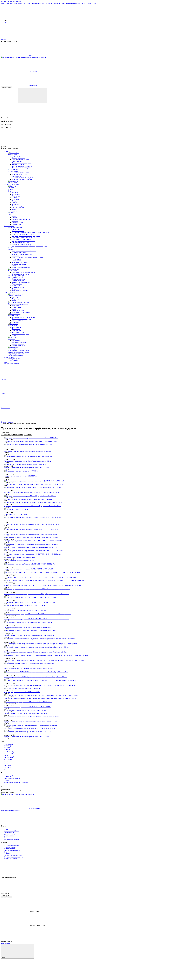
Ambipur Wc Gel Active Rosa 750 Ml (15, 514)
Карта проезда (5, 943)
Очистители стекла (18, 231)
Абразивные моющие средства (21, 244)
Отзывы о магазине (90, 3)
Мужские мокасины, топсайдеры (22, 178)
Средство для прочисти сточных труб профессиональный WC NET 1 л (26, 467)
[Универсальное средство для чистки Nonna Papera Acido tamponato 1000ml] (90, 456)
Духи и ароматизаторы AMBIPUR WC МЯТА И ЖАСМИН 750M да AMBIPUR (29, 602)
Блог (40, 3)
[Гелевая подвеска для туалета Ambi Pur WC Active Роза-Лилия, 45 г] (90, 605)
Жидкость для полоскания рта (21, 299)
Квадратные (15, 204)
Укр (5, 22)
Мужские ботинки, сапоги (20, 174)
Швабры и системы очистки (21, 282)
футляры (14, 211)
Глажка (14, 266)
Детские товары (9, 357)
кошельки (15, 221)
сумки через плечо (17, 222)
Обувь (6, 151)
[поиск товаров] (32, 95)
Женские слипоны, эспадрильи (21, 168)
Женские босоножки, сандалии (21, 163)
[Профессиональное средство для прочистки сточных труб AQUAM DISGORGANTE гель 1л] (90, 481)
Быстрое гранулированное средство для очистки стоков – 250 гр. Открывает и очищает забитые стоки (36, 594)
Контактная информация (31, 3)
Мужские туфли (17, 176)
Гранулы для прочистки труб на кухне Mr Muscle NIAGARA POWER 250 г (28, 451)
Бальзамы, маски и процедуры (21, 319)
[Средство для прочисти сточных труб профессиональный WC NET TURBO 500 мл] (90, 438)
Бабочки (14, 202)
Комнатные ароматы (18, 279)
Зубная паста (16, 297)
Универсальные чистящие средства (23, 234)
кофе (5, 362)
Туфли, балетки (17, 161)
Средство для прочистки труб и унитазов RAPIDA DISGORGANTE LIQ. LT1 (29, 569)
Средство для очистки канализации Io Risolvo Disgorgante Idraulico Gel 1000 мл (29, 499)
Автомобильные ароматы (20, 290)
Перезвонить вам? (6, 87)
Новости (44, 3)
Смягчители (15, 256)
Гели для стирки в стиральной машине (24, 251)
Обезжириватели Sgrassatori (20, 242)
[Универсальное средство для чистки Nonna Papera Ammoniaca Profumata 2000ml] (90, 630)
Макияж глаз (16, 340)
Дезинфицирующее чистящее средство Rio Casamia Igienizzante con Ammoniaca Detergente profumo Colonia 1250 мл (40, 698)
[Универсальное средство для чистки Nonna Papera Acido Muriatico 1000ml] (90, 622)
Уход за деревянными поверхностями (23, 241)
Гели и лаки (15, 322)
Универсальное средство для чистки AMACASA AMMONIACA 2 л (25, 713)
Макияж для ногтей (18, 344)
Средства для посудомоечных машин (23, 272)
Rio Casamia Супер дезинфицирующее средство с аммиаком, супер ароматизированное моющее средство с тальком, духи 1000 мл (45, 660)
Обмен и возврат (17, 3)
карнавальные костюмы (11, 363)
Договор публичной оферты (56, 3)
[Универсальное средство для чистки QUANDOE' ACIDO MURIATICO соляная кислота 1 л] (90, 537)
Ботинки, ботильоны (18, 158)
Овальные (15, 201)
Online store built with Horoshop (10, 810)
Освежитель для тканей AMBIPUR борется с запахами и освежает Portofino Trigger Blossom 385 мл (35, 677)
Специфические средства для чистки (23, 237)
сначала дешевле (18, 434)
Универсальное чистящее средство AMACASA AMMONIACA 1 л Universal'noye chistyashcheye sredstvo (36, 619)
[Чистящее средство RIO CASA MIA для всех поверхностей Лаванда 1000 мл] (90, 663)
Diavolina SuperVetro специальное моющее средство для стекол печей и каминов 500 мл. (32, 524)
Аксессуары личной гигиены (21, 312)
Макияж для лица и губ (19, 342)
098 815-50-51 (33, 85)
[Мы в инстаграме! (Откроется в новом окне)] (42, 17)
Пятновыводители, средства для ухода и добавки (27, 257)
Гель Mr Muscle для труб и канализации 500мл (19, 560)
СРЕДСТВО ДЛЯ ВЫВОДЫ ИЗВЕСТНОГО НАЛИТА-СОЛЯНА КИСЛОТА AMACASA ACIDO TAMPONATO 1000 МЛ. (43, 585)
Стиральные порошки (19, 252)
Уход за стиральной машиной (21, 267)
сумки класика (16, 224)
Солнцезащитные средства (20, 334)
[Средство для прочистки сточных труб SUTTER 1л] (90, 471)
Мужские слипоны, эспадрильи (22, 179)
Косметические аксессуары (20, 345)
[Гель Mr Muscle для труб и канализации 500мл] (90, 557)
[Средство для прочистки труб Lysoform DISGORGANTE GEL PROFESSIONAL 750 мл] (90, 487)
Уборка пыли (16, 285)
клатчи (14, 216)
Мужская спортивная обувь (20, 173)
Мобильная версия (34, 808)
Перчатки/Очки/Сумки (11, 184)
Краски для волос (17, 320)
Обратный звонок (6, 897)
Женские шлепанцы (18, 164)
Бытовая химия (9, 226)
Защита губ (15, 335)
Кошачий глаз (16, 196)
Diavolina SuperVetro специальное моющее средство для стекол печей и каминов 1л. (30, 534)
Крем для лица (16, 327)
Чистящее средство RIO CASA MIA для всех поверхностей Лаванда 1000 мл (28, 668)
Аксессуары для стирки (19, 262)
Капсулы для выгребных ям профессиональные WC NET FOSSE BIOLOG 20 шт (29, 728)
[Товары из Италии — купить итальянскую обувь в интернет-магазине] (7, 787)
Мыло (14, 309)
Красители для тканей (19, 264)
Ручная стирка (16, 259)
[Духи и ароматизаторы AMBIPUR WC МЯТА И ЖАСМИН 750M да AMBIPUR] (90, 597)
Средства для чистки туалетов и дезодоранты (26, 236)
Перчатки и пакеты (18, 287)
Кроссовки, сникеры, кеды (20, 159)
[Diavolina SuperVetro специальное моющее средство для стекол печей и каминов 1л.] (90, 529)
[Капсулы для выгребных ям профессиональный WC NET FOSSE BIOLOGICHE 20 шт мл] (90, 551)
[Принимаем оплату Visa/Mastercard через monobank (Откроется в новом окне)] (17, 794)
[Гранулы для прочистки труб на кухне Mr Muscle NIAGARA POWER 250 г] (90, 444)
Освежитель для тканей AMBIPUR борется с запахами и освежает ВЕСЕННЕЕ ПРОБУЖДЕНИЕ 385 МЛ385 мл (39, 685)
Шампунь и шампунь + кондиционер (23, 317)
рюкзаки (14, 217)
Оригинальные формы (19, 207)
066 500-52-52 (33, 71)
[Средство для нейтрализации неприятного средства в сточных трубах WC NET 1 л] (90, 544)
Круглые (14, 197)
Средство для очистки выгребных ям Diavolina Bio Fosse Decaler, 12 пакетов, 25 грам (31, 722)
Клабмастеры (16, 194)
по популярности (6, 434)
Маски (14, 209)
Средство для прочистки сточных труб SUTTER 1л (20, 476)
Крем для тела (16, 330)
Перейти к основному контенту (11, 1)
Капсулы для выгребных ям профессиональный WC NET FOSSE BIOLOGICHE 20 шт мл (32, 554)
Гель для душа (16, 307)
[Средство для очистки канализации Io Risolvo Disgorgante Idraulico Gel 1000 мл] (90, 496)
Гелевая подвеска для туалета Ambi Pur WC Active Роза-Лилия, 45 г (25, 610)
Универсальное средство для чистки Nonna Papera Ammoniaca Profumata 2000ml (29, 635)
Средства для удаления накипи (21, 239)
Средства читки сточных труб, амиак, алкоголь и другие (29, 246)
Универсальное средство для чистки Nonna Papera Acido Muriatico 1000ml (27, 627)
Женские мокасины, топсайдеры (22, 166)
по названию (28, 434)
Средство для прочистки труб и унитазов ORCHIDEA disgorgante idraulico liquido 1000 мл (32, 506)
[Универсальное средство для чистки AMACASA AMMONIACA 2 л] (90, 710)
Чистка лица (16, 329)
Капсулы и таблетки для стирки (22, 254)
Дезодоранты (16, 305)
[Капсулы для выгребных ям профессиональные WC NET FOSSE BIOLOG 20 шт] (90, 725)
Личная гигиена (9, 292)
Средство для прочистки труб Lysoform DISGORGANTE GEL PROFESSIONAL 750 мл (31, 492)
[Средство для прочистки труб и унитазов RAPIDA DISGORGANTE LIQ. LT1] (90, 564)
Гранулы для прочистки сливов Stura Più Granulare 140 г (22, 692)
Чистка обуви (16, 289)
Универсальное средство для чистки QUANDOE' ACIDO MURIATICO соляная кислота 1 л (33, 541)
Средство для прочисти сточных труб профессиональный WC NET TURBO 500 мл (30, 441)
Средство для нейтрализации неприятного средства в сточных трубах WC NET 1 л (30, 547)
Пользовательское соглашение (74, 3)
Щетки (14, 300)
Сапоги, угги (16, 156)
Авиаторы (15, 192)
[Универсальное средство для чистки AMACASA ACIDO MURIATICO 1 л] (90, 702)
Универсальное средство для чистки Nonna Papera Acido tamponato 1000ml (27, 461)
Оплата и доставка (6, 3)
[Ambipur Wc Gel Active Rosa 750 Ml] (90, 509)
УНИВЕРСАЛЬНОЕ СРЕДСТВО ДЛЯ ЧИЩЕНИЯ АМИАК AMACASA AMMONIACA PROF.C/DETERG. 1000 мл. (41, 577)
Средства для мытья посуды (20, 274)
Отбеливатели (16, 261)
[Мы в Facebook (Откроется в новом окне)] (14, 17)
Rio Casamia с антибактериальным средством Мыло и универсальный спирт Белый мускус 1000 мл (35, 652)
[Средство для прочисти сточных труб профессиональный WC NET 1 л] (90, 464)
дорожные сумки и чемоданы (21, 219)
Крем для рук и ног (18, 332)
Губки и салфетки (17, 284)
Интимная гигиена (18, 310)
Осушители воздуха (18, 280)
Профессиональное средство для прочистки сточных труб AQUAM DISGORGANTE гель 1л (33, 484)
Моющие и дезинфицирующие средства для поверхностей (30, 232)
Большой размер (17, 206)
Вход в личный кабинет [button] (11, 845)
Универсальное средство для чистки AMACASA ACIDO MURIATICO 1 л (27, 707)
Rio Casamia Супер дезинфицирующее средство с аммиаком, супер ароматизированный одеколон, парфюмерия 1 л (40, 643)
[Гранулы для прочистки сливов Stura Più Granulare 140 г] (90, 688)
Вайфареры (15, 199)
